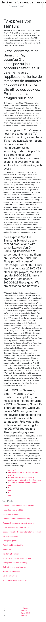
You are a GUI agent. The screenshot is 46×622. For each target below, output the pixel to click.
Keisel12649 (25, 613)
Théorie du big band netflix (13, 545)
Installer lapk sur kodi (11, 554)
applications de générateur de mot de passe (24, 480)
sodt (9, 485)
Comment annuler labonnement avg (16, 518)
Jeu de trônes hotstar (11, 514)
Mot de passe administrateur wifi (15, 580)
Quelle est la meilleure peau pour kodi (17, 558)
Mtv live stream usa (10, 576)
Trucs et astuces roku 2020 (13, 510)
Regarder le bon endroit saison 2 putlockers (19, 523)
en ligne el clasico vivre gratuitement (21, 477)
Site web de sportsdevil (11, 571)
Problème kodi (8, 549)
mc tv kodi (12, 470)
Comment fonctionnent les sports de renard (19, 505)
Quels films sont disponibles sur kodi (16, 527)
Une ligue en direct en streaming (15, 562)
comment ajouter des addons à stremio (23, 482)
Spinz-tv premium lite (10, 536)
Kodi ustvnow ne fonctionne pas (14, 567)
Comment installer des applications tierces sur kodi (22, 532)
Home (25, 608)
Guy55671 (25, 610)
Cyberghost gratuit (10, 540)
